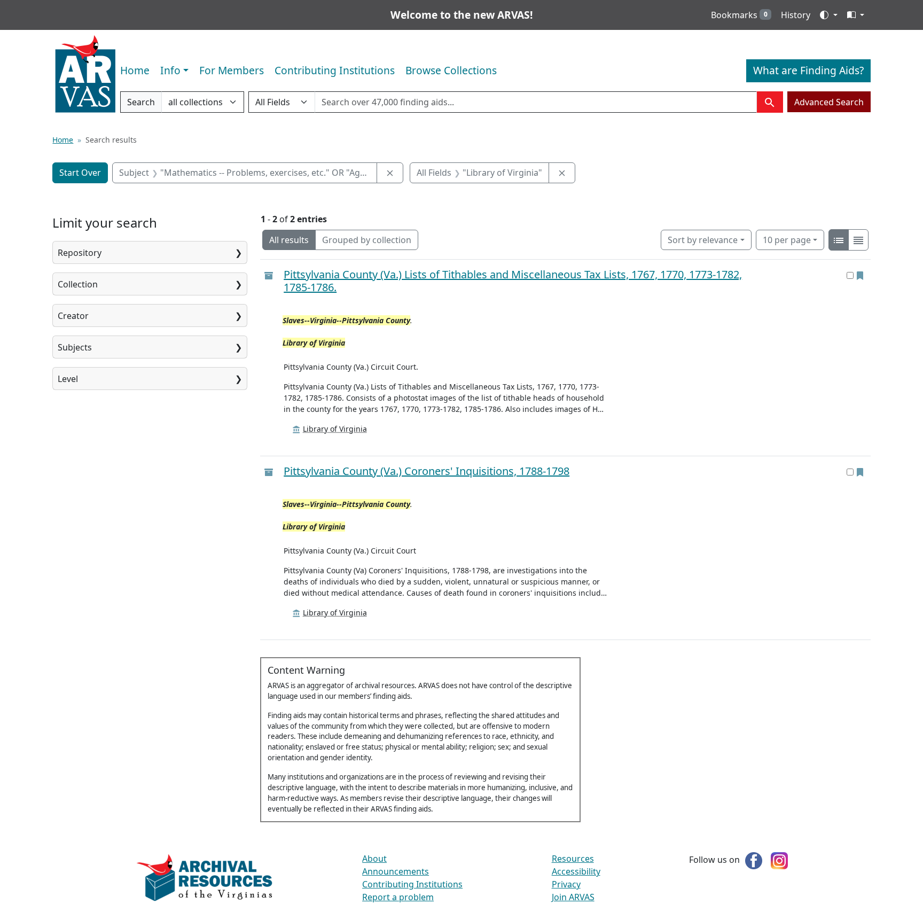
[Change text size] (855, 15)
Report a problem (398, 897)
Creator (73, 316)
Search (141, 104)
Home (135, 70)
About (374, 858)
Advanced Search (829, 102)
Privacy (566, 884)
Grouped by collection (366, 240)
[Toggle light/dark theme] (828, 15)
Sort (703, 240)
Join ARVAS (573, 897)
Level (68, 379)
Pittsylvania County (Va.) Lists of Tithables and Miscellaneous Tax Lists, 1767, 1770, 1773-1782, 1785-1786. (513, 280)
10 (787, 239)
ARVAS (85, 74)
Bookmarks (739, 15)
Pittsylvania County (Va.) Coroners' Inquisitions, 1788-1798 (426, 471)
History (795, 15)
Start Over (80, 172)
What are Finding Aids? (808, 70)
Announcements (395, 871)
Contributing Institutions (335, 70)
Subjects (75, 347)
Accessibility (576, 871)
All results (289, 240)
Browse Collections (451, 70)
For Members (231, 70)
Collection (78, 284)
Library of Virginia (335, 429)
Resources (573, 858)
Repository (79, 253)
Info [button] (170, 70)
